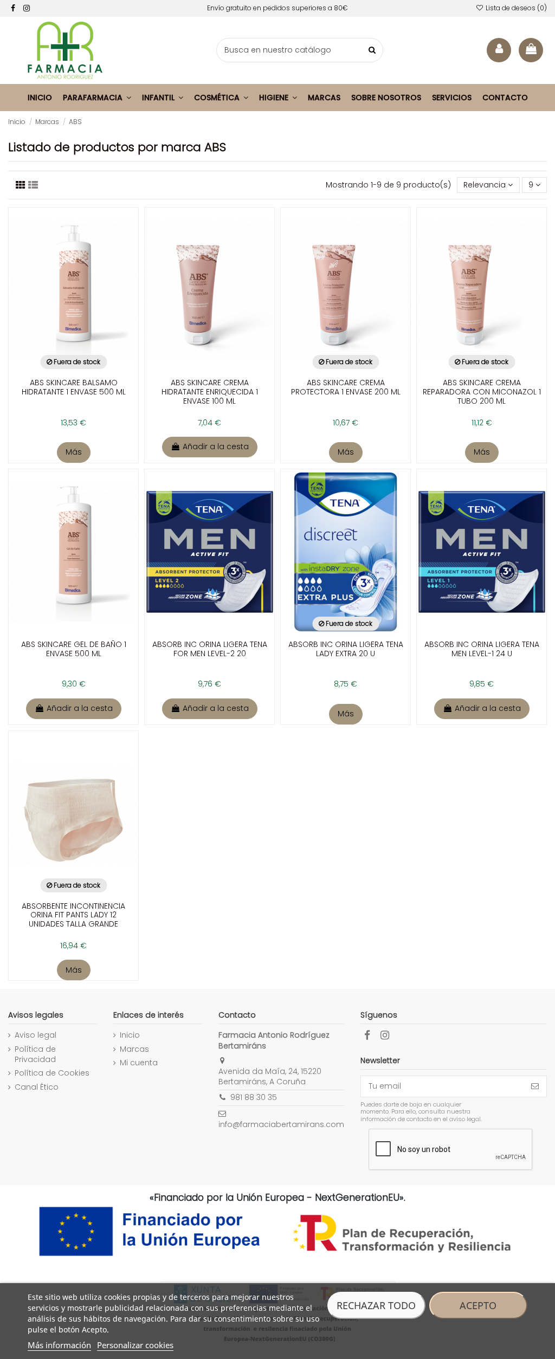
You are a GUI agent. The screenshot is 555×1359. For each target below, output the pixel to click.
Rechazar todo (376, 1305)
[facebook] (13, 8)
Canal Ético (37, 1087)
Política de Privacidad (35, 1054)
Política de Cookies (52, 1073)
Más (74, 451)
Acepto (478, 1305)
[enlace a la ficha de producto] (73, 322)
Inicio (130, 1035)
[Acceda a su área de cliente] (499, 50)
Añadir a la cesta (216, 446)
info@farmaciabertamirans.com (281, 1124)
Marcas (134, 1049)
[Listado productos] (20, 185)
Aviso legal (35, 1035)
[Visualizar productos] (33, 185)
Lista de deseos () (515, 7)
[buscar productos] (372, 50)
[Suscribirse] (535, 1086)
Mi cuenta (139, 1063)
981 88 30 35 (253, 1097)
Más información (59, 1344)
